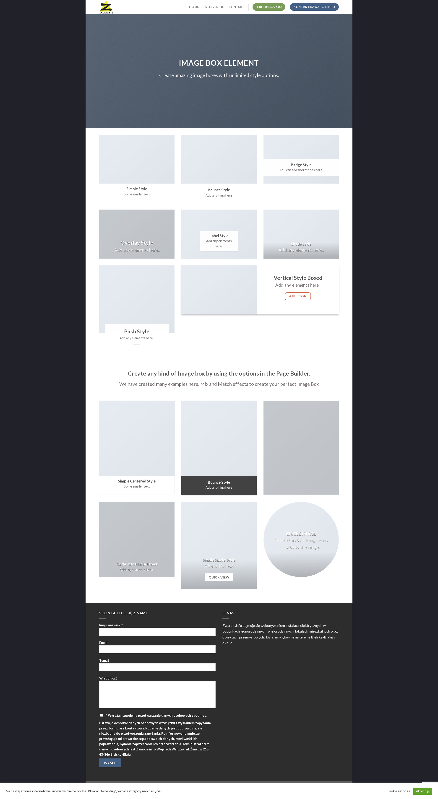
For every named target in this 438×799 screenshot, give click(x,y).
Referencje (214, 7)
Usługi (194, 7)
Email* (104, 643)
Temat (104, 660)
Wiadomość (108, 678)
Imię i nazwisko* (111, 625)
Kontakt (236, 7)
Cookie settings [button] (398, 791)
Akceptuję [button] (423, 791)
